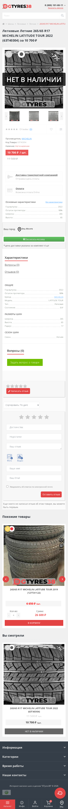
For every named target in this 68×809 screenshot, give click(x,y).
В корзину (34, 622)
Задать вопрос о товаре (25, 362)
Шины (11, 24)
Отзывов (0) (12, 272)
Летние (32, 24)
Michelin (27, 138)
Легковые (21, 24)
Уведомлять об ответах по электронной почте (31, 486)
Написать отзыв (19, 391)
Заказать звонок (55, 8)
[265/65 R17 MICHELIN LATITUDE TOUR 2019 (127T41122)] (34, 555)
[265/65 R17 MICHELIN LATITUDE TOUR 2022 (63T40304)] (34, 674)
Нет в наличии (34, 731)
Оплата (20, 188)
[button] (55, 5)
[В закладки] (61, 540)
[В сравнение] (61, 545)
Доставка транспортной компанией (37, 175)
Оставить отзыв (51, 494)
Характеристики (16, 257)
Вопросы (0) (12, 265)
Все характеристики (54, 202)
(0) (31, 129)
